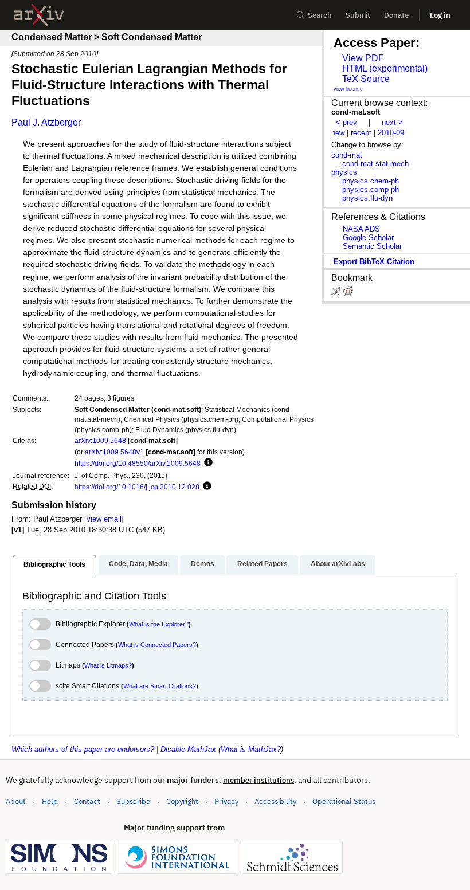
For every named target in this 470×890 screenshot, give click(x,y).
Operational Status (343, 801)
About (16, 801)
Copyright (182, 801)
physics (344, 172)
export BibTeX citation (374, 261)
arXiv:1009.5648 (100, 440)
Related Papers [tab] (262, 564)
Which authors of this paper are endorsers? (82, 749)
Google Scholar (368, 237)
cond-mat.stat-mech (375, 163)
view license (348, 89)
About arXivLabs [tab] (338, 564)
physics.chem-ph (370, 181)
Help (50, 801)
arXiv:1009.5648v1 (114, 452)
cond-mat (346, 155)
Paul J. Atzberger (46, 122)
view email (104, 519)
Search (320, 15)
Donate (396, 15)
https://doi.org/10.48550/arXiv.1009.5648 (138, 463)
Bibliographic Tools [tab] (54, 564)
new (337, 132)
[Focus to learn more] (207, 463)
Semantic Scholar (372, 246)
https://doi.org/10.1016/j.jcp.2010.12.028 (137, 487)
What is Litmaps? (108, 665)
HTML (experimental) (385, 68)
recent (361, 132)
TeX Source (366, 79)
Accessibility (275, 801)
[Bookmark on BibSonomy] (337, 293)
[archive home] (39, 15)
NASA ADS (361, 229)
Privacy (226, 801)
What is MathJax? (251, 749)
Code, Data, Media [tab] (138, 564)
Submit (358, 15)
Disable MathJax (188, 749)
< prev (346, 122)
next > (392, 122)
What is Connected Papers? (157, 644)
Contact (87, 801)
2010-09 (391, 132)
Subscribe (133, 801)
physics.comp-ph (370, 189)
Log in (440, 15)
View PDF (363, 58)
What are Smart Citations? (159, 686)
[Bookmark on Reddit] (348, 293)
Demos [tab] (202, 564)
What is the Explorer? (159, 624)
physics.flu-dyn (367, 198)
